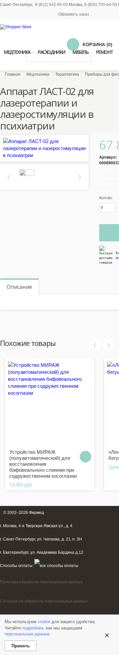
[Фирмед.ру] (15, 27)
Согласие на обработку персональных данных (44, 601)
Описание (19, 286)
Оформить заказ (73, 14)
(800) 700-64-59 (102, 4)
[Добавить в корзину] (85, 456)
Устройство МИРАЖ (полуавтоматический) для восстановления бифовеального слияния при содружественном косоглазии (43, 464)
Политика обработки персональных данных (41, 582)
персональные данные (27, 633)
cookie (44, 621)
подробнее (32, 627)
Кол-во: (106, 198)
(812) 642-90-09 (53, 4)
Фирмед (36, 512)
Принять (21, 645)
